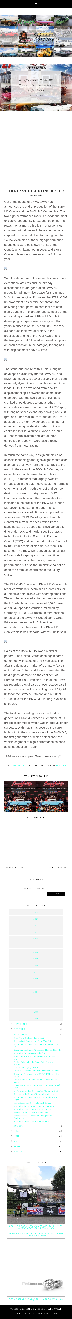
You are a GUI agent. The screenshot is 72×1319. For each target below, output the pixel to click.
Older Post (56, 867)
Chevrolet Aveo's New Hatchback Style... (32, 1102)
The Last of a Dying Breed (26, 1067)
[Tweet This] (36, 765)
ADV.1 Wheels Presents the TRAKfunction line (36, 1300)
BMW (58, 765)
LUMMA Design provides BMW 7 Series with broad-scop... (37, 1086)
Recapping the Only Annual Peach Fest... (32, 1121)
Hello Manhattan (49, 1308)
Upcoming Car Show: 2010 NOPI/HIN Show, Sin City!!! (35, 1098)
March (18, 1151)
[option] (36, 87)
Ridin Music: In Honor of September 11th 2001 (34, 1094)
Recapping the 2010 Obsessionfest (30, 1053)
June (17, 1136)
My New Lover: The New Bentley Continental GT (36, 1090)
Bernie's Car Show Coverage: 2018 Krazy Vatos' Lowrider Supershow (36, 1227)
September (21, 1034)
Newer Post (15, 867)
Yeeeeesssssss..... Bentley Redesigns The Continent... (33, 1116)
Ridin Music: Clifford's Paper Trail (29, 1037)
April (17, 1146)
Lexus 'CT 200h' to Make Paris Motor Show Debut (36, 1070)
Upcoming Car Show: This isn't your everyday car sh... (36, 1045)
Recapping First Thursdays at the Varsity (32, 1109)
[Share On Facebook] (30, 765)
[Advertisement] (36, 148)
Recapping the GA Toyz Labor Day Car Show (34, 1106)
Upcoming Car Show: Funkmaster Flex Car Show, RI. (38, 1049)
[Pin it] (42, 765)
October (19, 1029)
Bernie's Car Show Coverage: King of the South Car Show (36, 1234)
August (18, 1125)
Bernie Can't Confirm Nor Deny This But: (32, 1041)
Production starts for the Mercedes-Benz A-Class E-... (36, 1057)
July (16, 1130)
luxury (64, 765)
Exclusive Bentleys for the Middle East (31, 1112)
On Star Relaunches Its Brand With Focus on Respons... (34, 1063)
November (20, 1023)
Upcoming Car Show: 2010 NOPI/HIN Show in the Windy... (36, 1075)
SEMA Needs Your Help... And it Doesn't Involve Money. (35, 1080)
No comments (19, 765)
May (16, 1141)
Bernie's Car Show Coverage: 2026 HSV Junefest (36, 85)
